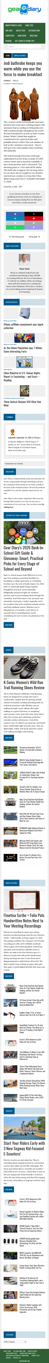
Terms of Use (35, 1355)
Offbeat (15, 81)
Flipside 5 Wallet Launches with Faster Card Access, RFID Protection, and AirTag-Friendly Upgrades (31, 1308)
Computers (9, 35)
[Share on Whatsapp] (15, 227)
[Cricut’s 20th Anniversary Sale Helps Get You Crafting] (10, 1044)
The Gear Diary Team (19, 1351)
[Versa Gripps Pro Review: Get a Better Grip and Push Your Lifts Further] (10, 860)
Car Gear (8, 30)
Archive (8, 1358)
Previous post (18, 236)
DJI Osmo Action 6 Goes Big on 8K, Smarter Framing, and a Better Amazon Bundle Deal (32, 1002)
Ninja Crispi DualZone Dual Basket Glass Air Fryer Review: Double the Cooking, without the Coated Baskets (32, 803)
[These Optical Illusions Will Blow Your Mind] (24, 395)
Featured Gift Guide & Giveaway (16, 515)
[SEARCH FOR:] (24, 46)
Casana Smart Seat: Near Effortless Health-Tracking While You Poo (32, 1266)
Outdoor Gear (34, 30)
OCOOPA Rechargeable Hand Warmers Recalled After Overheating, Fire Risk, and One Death (30, 1242)
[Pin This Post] (33, 218)
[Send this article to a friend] (15, 223)
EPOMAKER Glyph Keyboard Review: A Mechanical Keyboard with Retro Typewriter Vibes (32, 830)
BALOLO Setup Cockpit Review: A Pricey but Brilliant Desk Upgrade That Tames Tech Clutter (31, 762)
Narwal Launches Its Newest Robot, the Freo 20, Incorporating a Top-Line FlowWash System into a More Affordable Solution (32, 1215)
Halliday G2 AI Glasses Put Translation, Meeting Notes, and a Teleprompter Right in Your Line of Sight (32, 1281)
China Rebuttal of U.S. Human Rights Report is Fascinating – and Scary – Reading (22, 376)
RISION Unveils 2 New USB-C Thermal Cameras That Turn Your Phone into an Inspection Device (31, 1228)
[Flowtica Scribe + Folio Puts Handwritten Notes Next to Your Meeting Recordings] (24, 910)
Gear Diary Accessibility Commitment (17, 1355)
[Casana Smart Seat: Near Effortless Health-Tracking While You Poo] (10, 1270)
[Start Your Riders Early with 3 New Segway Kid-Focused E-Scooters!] (24, 1138)
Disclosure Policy (11, 1353)
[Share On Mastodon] (33, 227)
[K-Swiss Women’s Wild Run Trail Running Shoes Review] (24, 677)
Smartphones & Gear (13, 25)
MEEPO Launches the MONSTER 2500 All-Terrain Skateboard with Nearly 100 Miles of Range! (31, 1255)
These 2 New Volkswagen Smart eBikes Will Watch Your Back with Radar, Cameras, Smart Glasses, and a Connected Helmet (32, 1070)
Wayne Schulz (17, 84)
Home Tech (29, 25)
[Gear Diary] (24, 9)
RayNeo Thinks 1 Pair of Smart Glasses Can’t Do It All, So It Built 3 (32, 1013)
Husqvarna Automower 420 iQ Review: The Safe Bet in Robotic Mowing (31, 750)
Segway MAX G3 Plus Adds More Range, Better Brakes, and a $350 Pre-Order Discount (31, 1097)
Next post (33, 236)
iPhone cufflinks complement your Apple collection (23, 326)
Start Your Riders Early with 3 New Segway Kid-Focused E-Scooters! (24, 1148)
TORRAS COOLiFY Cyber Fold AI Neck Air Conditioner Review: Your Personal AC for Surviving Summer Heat (32, 776)
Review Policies (32, 1351)
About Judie (7, 1351)
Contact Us (17, 1358)
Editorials (8, 369)
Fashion (8, 41)
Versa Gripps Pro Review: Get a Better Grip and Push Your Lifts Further (31, 857)
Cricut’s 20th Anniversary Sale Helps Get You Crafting (30, 1040)
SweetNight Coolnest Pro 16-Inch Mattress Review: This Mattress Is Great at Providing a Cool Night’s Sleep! (32, 1029)
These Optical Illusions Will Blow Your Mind (22, 403)
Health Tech (20, 30)
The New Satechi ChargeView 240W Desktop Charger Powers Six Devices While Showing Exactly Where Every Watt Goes (32, 1084)
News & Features (10, 321)
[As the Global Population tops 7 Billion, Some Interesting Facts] (24, 341)
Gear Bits (7, 398)
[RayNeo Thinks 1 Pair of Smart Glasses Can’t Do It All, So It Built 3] (10, 1017)
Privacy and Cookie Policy (28, 1353)
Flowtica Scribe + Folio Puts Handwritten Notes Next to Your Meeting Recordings (24, 920)
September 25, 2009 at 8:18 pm (28, 437)
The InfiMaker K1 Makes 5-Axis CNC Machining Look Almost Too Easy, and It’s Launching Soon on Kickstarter (32, 1056)
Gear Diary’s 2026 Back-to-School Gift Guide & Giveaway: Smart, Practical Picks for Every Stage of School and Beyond (24, 558)
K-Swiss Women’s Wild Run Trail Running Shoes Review (24, 684)
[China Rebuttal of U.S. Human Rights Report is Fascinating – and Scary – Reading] (25, 366)
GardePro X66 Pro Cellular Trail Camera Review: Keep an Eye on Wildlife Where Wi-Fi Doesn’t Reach (32, 789)
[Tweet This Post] (33, 214)
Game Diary (22, 35)
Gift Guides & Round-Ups (24, 41)
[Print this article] (33, 223)
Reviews (8, 650)
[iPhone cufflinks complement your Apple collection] (24, 317)
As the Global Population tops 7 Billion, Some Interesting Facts (23, 349)
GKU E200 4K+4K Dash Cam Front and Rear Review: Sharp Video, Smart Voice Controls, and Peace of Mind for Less (32, 817)
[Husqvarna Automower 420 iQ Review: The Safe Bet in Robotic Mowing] (10, 752)
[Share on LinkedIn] (15, 218)
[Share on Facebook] (15, 214)
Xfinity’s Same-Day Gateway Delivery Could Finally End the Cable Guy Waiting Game (32, 1294)
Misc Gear (33, 35)
